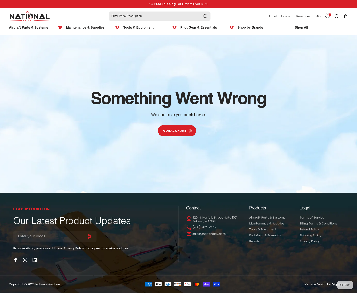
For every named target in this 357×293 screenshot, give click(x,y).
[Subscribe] (90, 236)
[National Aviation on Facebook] (15, 260)
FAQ (318, 16)
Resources (303, 16)
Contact (286, 16)
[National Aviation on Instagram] (25, 260)
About (273, 16)
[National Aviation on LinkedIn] (35, 260)
